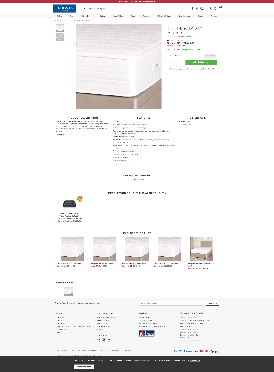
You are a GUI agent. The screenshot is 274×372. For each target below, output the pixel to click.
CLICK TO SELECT (210, 56)
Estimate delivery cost (177, 69)
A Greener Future (62, 329)
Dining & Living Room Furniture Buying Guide (195, 320)
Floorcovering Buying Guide (189, 329)
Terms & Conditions (90, 351)
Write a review (192, 69)
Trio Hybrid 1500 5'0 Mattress (166, 264)
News (58, 332)
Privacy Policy (104, 351)
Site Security (116, 351)
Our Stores (60, 320)
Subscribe (213, 303)
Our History (60, 318)
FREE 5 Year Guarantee (105, 320)
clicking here (195, 361)
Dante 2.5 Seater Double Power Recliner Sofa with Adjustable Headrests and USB (69, 216)
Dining (102, 16)
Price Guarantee (62, 351)
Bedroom (146, 16)
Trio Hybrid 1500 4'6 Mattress (134, 264)
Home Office (118, 16)
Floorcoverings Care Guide (189, 341)
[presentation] (60, 253)
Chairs (72, 16)
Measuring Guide (103, 323)
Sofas (59, 16)
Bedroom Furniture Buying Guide (191, 323)
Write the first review (185, 37)
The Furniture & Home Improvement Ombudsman (73, 326)
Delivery (100, 329)
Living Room (87, 16)
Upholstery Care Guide (188, 332)
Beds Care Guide (186, 338)
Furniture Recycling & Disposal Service (152, 326)
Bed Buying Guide (186, 326)
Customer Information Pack (106, 318)
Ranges (214, 16)
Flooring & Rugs (164, 16)
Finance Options (144, 318)
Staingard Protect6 (145, 320)
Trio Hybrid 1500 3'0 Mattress (69, 264)
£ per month (178, 46)
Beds (133, 16)
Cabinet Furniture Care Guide (190, 335)
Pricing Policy (75, 351)
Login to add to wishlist (207, 69)
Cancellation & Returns (105, 326)
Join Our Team (61, 323)
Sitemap (127, 351)
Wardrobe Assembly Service (148, 323)
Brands (200, 16)
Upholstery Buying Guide (188, 318)
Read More (60, 135)
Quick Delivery (184, 16)
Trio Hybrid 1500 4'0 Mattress (102, 264)
